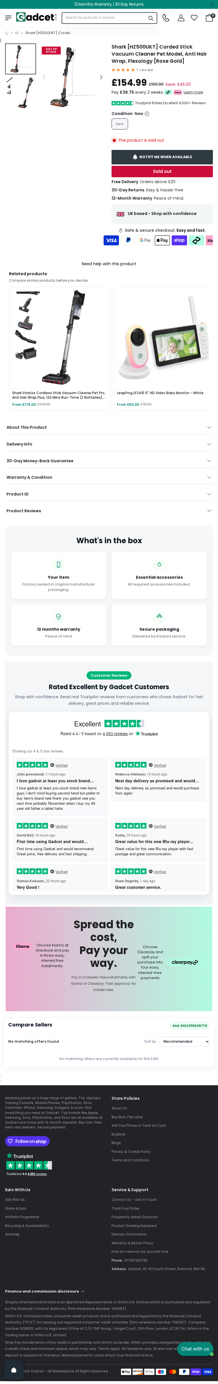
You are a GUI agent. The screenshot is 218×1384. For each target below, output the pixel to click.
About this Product (27, 427)
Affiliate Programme (22, 1217)
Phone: (117, 1260)
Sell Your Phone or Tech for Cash (139, 1125)
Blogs (116, 1143)
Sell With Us (15, 1199)
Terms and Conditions (130, 1160)
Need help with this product (109, 263)
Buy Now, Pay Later (127, 1117)
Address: (119, 1269)
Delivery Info (19, 444)
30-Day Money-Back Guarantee (40, 461)
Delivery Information (129, 1234)
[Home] (7, 33)
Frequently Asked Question (135, 1217)
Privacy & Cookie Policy (131, 1151)
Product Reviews (24, 511)
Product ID (18, 494)
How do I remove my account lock (140, 1251)
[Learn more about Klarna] (178, 92)
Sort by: (150, 1041)
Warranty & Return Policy (132, 1243)
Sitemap (12, 1234)
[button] (100, 77)
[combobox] (104, 18)
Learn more (193, 92)
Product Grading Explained (134, 1226)
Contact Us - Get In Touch (134, 1199)
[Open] (14, 1370)
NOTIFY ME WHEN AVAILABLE (165, 156)
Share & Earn (15, 1208)
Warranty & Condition (29, 477)
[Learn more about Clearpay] (168, 92)
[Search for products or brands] (151, 18)
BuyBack (118, 1134)
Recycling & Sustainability (27, 1226)
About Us (119, 1108)
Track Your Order (126, 1208)
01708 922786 (136, 1260)
